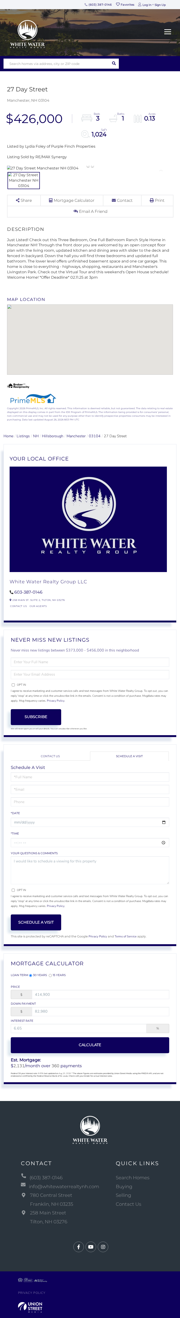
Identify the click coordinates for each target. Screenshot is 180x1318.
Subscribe (36, 717)
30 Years (40, 975)
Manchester (76, 436)
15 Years (59, 975)
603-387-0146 (28, 592)
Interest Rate (22, 1020)
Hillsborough (52, 436)
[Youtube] (91, 1247)
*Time (15, 833)
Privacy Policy (55, 701)
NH (36, 436)
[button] (114, 64)
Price (15, 986)
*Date (15, 813)
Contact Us (18, 606)
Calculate (90, 1045)
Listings (23, 436)
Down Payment (23, 1003)
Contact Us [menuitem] (128, 1204)
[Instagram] (103, 1247)
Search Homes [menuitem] (133, 1177)
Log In (146, 5)
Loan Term (19, 975)
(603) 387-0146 (100, 4)
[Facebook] (79, 1247)
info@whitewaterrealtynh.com (64, 1186)
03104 (95, 436)
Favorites (127, 4)
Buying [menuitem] (124, 1186)
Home (8, 436)
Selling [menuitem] (123, 1195)
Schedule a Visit (129, 756)
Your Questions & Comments (34, 853)
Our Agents (38, 606)
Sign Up (160, 5)
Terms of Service (126, 936)
